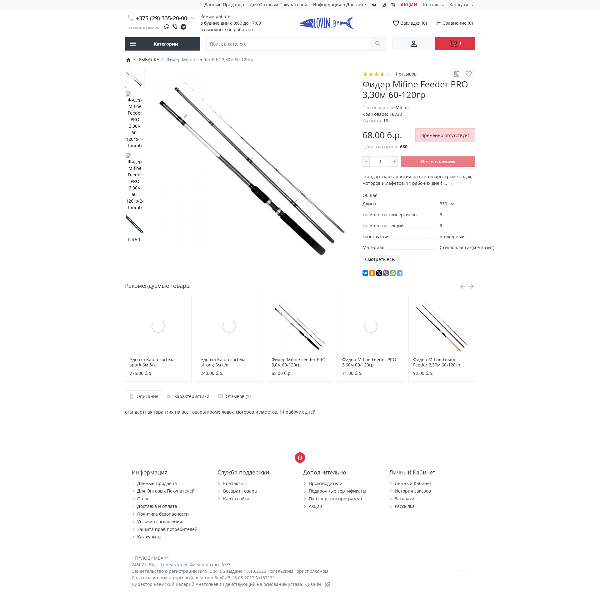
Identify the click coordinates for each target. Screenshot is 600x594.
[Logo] (326, 22)
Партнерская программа (335, 499)
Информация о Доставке (339, 4)
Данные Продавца (224, 4)
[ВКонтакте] (365, 273)
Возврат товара (240, 491)
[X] (379, 273)
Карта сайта (236, 499)
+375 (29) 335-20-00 (161, 18)
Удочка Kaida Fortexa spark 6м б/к (152, 362)
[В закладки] (468, 74)
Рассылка (405, 506)
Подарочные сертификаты (337, 491)
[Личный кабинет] (413, 43)
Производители (325, 483)
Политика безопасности (163, 514)
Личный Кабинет (413, 483)
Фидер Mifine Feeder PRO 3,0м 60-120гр (299, 362)
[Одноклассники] (372, 273)
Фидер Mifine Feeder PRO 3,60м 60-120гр (369, 362)
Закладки (404, 499)
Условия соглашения (159, 521)
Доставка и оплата (157, 506)
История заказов (413, 491)
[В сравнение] (456, 74)
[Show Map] (300, 457)
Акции (315, 506)
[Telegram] (399, 273)
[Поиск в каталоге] (378, 44)
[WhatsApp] (393, 273)
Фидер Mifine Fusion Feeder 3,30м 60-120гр (436, 362)
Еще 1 (134, 239)
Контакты (433, 4)
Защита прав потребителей (167, 529)
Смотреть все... (381, 259)
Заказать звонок (143, 27)
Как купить (461, 4)
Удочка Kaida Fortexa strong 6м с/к (223, 362)
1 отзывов (406, 74)
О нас (143, 499)
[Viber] (386, 273)
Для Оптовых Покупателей (278, 4)
